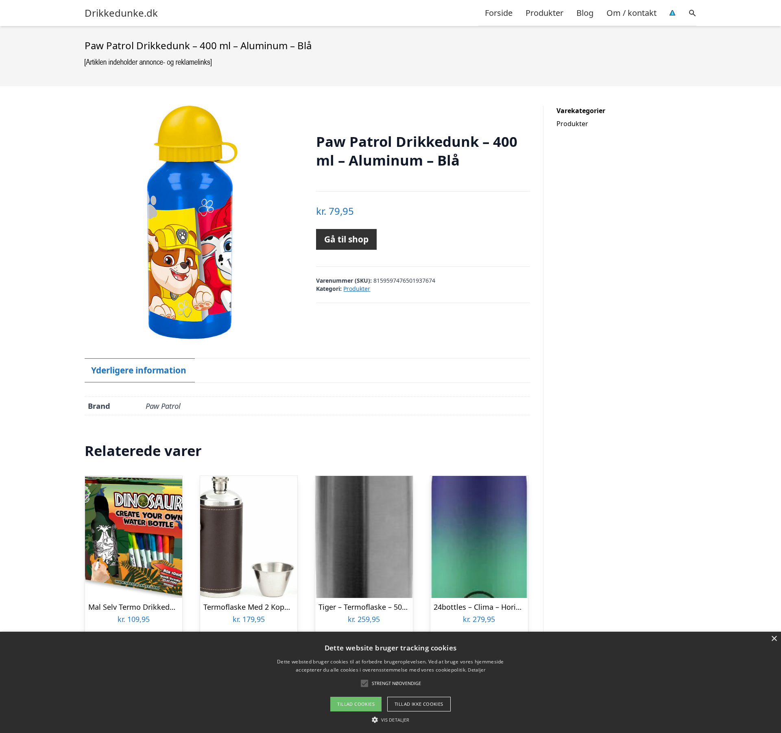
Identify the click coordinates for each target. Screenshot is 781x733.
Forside (499, 12)
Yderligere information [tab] (138, 370)
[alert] (390, 682)
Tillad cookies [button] (356, 704)
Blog (584, 12)
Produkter (544, 12)
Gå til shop (346, 239)
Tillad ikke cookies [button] (419, 704)
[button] (390, 720)
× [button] (774, 639)
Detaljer (476, 670)
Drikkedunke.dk (121, 13)
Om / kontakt (631, 12)
